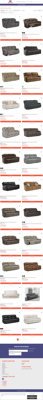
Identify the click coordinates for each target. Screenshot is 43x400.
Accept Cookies (32, 398)
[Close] (42, 396)
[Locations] (36, 1)
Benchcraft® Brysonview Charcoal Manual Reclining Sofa (28, 60)
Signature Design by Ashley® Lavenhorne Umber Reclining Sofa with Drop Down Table (32, 223)
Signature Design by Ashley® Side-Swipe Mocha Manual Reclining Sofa (8, 277)
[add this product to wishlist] (20, 16)
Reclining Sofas (29, 6)
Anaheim (23, 364)
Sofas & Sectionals (21, 6)
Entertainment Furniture (16, 6)
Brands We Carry (4, 367)
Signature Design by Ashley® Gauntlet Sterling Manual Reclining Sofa (30, 168)
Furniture (3, 363)
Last (24, 339)
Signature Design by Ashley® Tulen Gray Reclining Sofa (6, 60)
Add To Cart (10, 121)
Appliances (3, 366)
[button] (3, 1)
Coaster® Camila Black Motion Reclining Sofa (5, 330)
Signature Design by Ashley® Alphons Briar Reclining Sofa (7, 88)
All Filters (3, 10)
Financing (3, 368)
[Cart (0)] (39, 1)
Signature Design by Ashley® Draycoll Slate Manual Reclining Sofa (29, 114)
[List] (35, 1)
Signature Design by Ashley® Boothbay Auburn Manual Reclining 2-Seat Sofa (31, 88)
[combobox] (7, 10)
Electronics (5, 6)
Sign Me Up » (31, 350)
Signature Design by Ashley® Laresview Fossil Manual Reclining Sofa (8, 222)
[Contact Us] (38, 1)
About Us (3, 370)
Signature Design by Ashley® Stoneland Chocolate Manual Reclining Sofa (30, 34)
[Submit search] (31, 2)
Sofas (25, 6)
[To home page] (10, 2)
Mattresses (3, 364)
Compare (11, 41)
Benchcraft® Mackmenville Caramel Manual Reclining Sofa (29, 277)
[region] (21, 396)
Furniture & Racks (10, 6)
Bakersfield (23, 363)
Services (3, 369)
